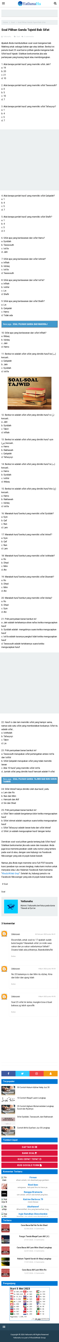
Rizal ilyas (33, 1184)
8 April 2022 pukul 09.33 (47, 969)
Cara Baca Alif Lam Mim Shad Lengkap (34, 1247)
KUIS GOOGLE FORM (28, 1165)
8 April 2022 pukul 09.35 (47, 996)
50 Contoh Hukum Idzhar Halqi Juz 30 (33, 1087)
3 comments (29, 37)
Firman (33, 1177)
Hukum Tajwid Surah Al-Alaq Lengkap (34, 1259)
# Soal (5, 884)
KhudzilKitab (35, 1338)
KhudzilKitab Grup (10, 873)
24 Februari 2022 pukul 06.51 (45, 934)
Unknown (15, 934)
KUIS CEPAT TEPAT (28, 1159)
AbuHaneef (33, 1206)
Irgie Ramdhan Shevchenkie (33, 1214)
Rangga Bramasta (33, 1192)
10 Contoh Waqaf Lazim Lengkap (31, 1098)
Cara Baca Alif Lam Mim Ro (34, 1270)
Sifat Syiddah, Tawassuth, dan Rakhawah (35, 1117)
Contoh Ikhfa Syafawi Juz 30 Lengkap (33, 1128)
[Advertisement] (30, 13)
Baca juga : (25, 324)
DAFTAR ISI (28, 1147)
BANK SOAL (28, 1153)
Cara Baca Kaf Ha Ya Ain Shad (34, 1225)
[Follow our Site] (51, 1073)
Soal (18, 37)
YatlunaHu (29, 1334)
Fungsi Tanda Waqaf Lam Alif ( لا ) (34, 1236)
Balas (13, 956)
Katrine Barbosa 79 (33, 1199)
